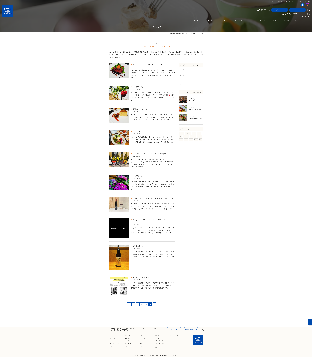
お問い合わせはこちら (297, 10)
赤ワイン (182, 133)
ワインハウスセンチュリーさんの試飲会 (149, 153)
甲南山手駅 (187, 133)
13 (146, 304)
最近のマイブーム (139, 109)
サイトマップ (174, 336)
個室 (181, 136)
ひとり (181, 139)
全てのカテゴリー (185, 69)
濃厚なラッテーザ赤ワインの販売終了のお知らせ (152, 198)
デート (190, 139)
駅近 (200, 139)
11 (137, 304)
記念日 (195, 139)
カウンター (186, 136)
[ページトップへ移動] (202, 329)
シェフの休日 (138, 87)
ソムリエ (199, 136)
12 (142, 304)
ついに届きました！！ (141, 246)
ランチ (193, 133)
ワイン (182, 81)
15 (154, 304)
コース (198, 133)
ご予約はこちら (279, 10)
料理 (181, 84)
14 (150, 304)
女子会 (186, 139)
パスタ (182, 75)
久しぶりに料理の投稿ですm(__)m (147, 64)
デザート (182, 78)
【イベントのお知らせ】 (142, 277)
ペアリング (192, 136)
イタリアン (183, 72)
